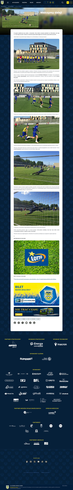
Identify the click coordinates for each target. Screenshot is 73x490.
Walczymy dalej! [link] (18, 6)
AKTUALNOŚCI (15, 2)
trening (23, 319)
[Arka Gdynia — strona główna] (2, 2)
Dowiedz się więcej (14, 487)
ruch (28, 319)
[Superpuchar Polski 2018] (53, 2)
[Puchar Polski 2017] (48, 2)
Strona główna (3, 6)
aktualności (17, 319)
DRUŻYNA (24, 2)
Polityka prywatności (45, 472)
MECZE (31, 2)
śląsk (38, 319)
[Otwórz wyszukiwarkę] (62, 2)
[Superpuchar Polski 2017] (50, 2)
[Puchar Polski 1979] (45, 2)
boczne (33, 319)
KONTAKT (38, 2)
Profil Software (36, 472)
